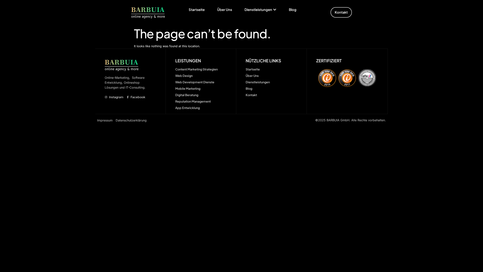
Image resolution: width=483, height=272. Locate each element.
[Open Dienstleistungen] (274, 10)
